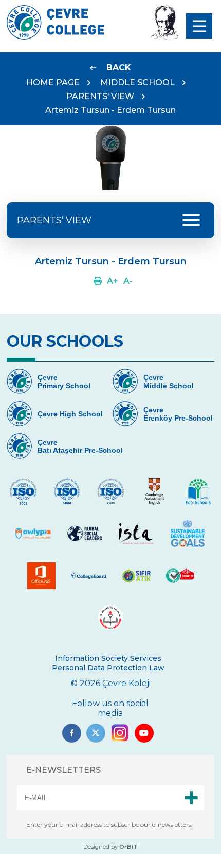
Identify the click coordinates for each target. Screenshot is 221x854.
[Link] (98, 281)
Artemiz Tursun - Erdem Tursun (110, 110)
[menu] (199, 26)
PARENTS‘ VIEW (100, 96)
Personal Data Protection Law (108, 667)
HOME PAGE (53, 82)
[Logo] (55, 37)
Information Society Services (108, 658)
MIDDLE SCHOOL (137, 82)
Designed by (110, 846)
